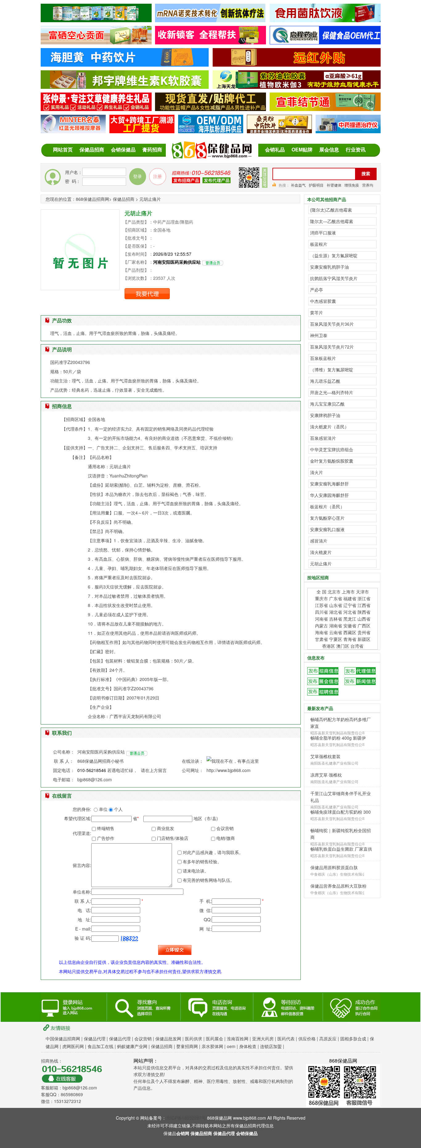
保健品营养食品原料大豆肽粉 (338, 886)
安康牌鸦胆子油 (325, 415)
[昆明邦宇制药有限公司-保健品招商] (125, 85)
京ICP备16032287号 (186, 1118)
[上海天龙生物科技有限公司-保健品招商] (297, 85)
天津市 (362, 591)
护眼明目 (316, 185)
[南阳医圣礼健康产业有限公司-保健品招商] (96, 108)
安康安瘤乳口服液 (327, 529)
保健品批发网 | (170, 1038)
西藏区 (349, 632)
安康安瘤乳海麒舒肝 (329, 484)
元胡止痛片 (321, 563)
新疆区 (364, 639)
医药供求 (194, 1038)
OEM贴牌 (302, 149)
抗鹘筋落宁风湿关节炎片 (334, 278)
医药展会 (214, 1038)
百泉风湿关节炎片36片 (332, 324)
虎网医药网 (73, 1046)
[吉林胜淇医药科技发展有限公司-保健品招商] (325, 19)
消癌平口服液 (323, 232)
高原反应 (328, 1038)
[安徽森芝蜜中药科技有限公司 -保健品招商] (125, 63)
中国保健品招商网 (63, 1038)
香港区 (328, 646)
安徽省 (349, 625)
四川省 (321, 612)
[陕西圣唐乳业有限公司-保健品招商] (96, 19)
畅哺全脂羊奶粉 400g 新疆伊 (338, 738)
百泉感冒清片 (323, 438)
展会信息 (329, 149)
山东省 (335, 605)
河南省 (321, 619)
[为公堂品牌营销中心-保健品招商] (297, 63)
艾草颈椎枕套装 (325, 756)
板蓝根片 (318, 244)
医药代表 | (287, 1038)
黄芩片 (316, 312)
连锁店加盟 (271, 1046)
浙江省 (364, 598)
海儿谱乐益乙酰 (325, 381)
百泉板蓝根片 (323, 358)
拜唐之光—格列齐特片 (331, 392)
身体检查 (247, 1046)
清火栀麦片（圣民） (329, 426)
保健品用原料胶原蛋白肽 (334, 867)
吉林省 (335, 619)
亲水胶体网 (212, 1046)
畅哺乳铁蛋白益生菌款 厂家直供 (341, 849)
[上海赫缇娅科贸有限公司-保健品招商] (210, 19)
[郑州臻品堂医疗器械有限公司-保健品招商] (73, 130)
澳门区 (343, 646)
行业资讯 (356, 149)
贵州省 (364, 632)
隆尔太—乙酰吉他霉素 (331, 221)
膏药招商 (152, 149)
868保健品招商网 (92, 199)
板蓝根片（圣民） (327, 506)
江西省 (364, 605)
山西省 (364, 619)
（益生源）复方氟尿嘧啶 (334, 255)
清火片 (316, 472)
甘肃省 (321, 639)
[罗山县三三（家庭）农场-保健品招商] (96, 41)
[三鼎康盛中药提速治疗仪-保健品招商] (348, 130)
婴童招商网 (187, 1046)
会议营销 (143, 1038)
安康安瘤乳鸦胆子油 (329, 267)
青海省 (349, 639)
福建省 (350, 598)
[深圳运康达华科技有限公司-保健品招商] (210, 41)
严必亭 (316, 290)
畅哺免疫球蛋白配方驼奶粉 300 (340, 812)
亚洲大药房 (263, 1038)
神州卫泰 (318, 335)
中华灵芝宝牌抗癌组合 (331, 449)
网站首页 (63, 149)
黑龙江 (349, 619)
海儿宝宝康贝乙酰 (327, 404)
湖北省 (335, 612)
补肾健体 (334, 185)
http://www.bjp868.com (228, 770)
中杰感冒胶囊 (323, 301)
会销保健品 (123, 149)
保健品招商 (92, 149)
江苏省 (321, 605)
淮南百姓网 (238, 1038)
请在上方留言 (154, 770)
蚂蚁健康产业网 (132, 1046)
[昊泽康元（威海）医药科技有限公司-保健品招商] (141, 130)
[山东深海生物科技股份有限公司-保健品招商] (210, 130)
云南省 (335, 632)
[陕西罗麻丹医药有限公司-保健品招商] (325, 108)
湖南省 (335, 625)
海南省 (321, 632)
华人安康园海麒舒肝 (329, 495)
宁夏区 (335, 639)
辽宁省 (349, 605)
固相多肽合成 (353, 1038)
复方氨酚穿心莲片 (327, 518)
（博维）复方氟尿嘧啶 (331, 369)
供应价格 (307, 1038)
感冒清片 (318, 541)
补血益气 (298, 185)
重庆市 (321, 598)
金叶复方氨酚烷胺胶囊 (331, 461)
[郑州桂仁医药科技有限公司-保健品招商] (210, 108)
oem (231, 1046)
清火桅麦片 (321, 552)
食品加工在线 (100, 1046)
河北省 (349, 612)
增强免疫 (351, 185)
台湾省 (356, 646)
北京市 (334, 591)
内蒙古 (321, 625)
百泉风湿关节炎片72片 (332, 347)
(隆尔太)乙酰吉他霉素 (331, 210)
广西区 (364, 625)
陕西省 (364, 612)
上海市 (349, 591)
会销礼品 (275, 149)
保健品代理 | (96, 1038)
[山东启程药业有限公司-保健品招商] (325, 41)
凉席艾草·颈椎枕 (326, 775)
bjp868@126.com (94, 779)
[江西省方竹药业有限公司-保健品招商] (279, 130)
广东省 (336, 598)
